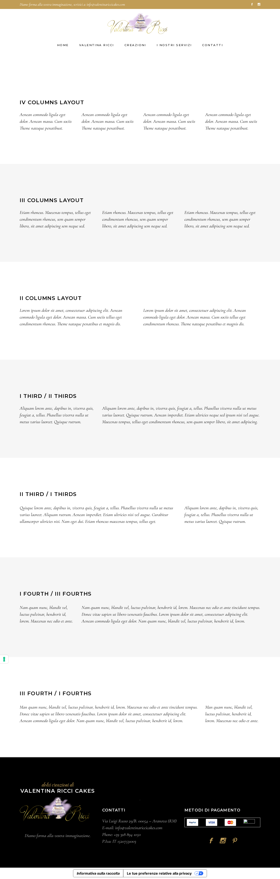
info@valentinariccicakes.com (106, 4)
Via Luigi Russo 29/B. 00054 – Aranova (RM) (139, 821)
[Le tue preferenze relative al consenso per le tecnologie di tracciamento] (4, 659)
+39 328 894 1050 (127, 834)
